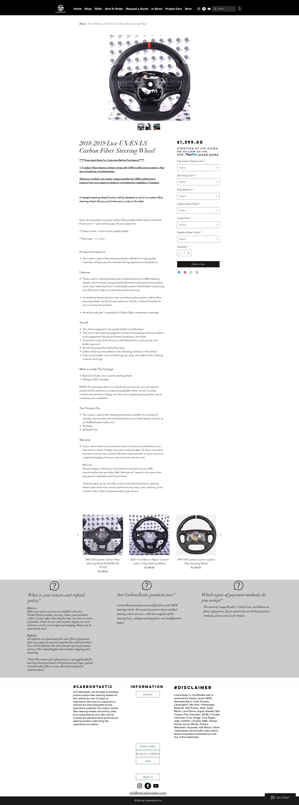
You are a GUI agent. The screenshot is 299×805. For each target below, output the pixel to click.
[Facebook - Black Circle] (148, 786)
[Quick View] (103, 535)
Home (82, 23)
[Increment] (189, 253)
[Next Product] (221, 535)
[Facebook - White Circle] (204, 9)
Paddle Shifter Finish (189, 232)
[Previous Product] (78, 535)
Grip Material (185, 189)
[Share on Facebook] (179, 272)
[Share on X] (197, 272)
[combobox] (198, 167)
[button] (88, 9)
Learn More (208, 154)
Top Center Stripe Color (191, 161)
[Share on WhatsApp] (191, 272)
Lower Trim (184, 218)
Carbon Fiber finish (188, 203)
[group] (149, 544)
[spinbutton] (184, 253)
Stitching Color (186, 175)
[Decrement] (180, 253)
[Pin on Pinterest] (185, 272)
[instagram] (199, 9)
